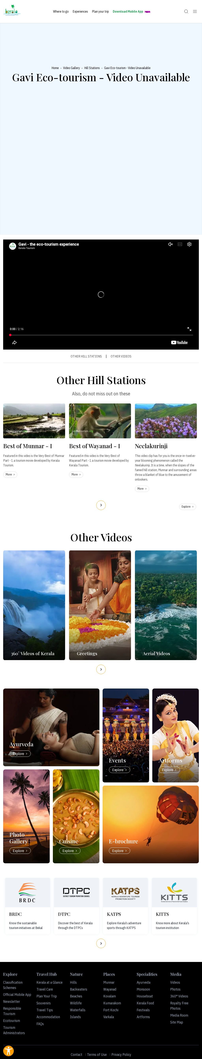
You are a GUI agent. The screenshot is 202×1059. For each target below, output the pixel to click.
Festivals (143, 1010)
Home (55, 68)
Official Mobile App (17, 994)
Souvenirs (43, 1003)
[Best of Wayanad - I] (100, 420)
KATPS (114, 914)
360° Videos (179, 996)
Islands (75, 1017)
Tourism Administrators (14, 1030)
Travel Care (44, 989)
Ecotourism (11, 1020)
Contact (76, 1054)
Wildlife (76, 1003)
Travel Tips (44, 1010)
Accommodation (48, 1017)
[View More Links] (195, 11)
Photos (175, 989)
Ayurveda (143, 982)
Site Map (176, 1022)
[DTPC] (76, 892)
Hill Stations (92, 68)
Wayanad (109, 989)
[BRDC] (27, 892)
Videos (175, 982)
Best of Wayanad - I (94, 446)
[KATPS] (125, 892)
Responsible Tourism (12, 1011)
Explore (186, 506)
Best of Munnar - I (27, 446)
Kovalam (109, 996)
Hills (73, 982)
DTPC (64, 914)
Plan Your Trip (46, 996)
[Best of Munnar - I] (34, 420)
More (9, 474)
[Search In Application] (186, 11)
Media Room (179, 1015)
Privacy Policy (121, 1054)
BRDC (15, 914)
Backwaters (78, 989)
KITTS (162, 914)
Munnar (108, 982)
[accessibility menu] (8, 1051)
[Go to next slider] (101, 505)
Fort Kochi (110, 1010)
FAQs (40, 1024)
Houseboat (145, 996)
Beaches (76, 996)
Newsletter (11, 1001)
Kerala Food (145, 1003)
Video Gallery (71, 68)
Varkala (108, 1017)
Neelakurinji (151, 446)
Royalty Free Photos (179, 1006)
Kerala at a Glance (49, 982)
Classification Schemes (12, 985)
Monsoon (143, 989)
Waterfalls (77, 1010)
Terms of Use (97, 1054)
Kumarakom (112, 1003)
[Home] (12, 11)
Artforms (143, 1017)
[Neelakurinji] (166, 420)
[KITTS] (174, 892)
